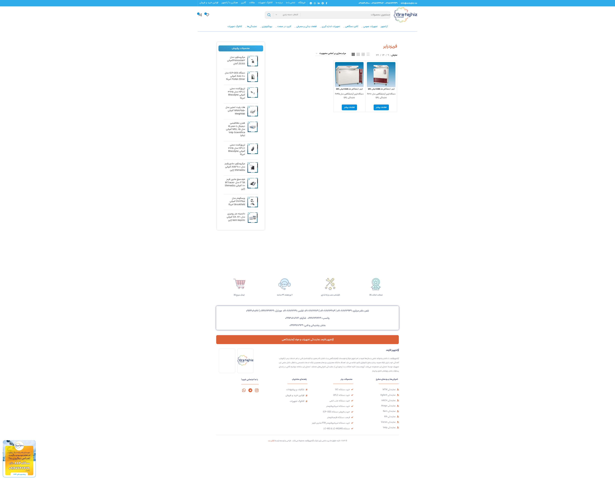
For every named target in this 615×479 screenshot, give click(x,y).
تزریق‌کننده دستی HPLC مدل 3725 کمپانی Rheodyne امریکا (236, 93)
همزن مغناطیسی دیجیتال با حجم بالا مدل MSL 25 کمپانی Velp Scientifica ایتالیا (235, 129)
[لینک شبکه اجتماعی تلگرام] (311, 3)
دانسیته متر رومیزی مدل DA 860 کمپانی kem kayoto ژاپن (236, 217)
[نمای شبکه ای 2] (363, 54)
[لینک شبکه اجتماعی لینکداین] (319, 3)
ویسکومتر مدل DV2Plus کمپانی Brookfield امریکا (237, 201)
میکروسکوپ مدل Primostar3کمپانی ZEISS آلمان (236, 60)
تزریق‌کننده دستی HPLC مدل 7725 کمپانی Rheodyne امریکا (236, 150)
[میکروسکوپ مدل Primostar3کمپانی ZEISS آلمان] (252, 61)
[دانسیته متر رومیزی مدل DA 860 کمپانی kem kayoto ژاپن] (252, 217)
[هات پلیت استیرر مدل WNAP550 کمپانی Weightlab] (252, 111)
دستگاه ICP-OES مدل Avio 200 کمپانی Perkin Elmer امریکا (235, 76)
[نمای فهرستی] (368, 54)
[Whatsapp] (244, 390)
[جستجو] (269, 15)
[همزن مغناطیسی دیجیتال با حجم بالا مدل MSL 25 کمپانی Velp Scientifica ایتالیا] (252, 130)
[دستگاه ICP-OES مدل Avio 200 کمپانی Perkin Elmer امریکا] (252, 77)
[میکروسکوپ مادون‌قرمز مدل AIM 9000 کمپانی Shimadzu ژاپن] (252, 167)
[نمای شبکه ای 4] (353, 54)
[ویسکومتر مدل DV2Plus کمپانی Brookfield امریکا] (252, 202)
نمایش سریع (369, 74)
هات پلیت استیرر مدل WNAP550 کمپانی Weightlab (235, 110)
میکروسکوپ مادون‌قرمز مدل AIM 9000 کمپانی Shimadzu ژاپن (235, 167)
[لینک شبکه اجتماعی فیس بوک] (326, 3)
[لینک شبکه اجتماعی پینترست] (323, 3)
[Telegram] (250, 390)
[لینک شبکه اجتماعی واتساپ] (315, 3)
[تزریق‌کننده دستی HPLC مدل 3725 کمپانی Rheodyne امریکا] (252, 94)
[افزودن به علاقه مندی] (369, 81)
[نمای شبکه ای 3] (358, 54)
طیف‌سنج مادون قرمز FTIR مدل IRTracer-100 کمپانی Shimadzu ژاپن (235, 184)
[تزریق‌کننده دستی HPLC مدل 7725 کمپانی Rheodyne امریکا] (252, 150)
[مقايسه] (369, 67)
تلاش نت (271, 440)
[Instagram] (257, 390)
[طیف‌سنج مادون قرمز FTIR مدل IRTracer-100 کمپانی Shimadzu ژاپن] (252, 185)
